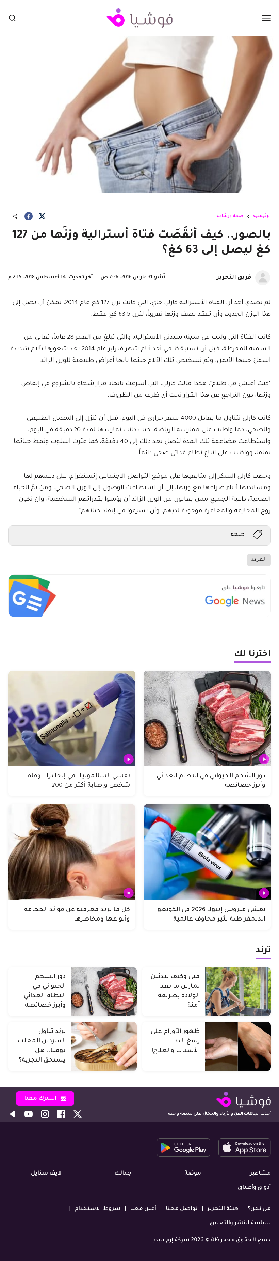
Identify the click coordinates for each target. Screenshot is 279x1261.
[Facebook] (28, 216)
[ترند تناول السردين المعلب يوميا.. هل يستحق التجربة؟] (104, 1046)
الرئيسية (262, 216)
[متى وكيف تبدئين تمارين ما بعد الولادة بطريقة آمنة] (238, 991)
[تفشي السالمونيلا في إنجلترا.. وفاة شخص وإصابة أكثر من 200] (71, 718)
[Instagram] (45, 1114)
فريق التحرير (234, 278)
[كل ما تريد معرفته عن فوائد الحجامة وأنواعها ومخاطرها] (71, 852)
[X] (42, 216)
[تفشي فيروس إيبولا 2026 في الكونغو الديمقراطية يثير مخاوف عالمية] (207, 852)
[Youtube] (28, 1114)
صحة (238, 535)
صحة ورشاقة (229, 216)
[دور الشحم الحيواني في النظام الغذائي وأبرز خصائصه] (207, 718)
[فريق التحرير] (263, 278)
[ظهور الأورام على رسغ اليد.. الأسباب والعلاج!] (238, 1046)
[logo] (139, 18)
